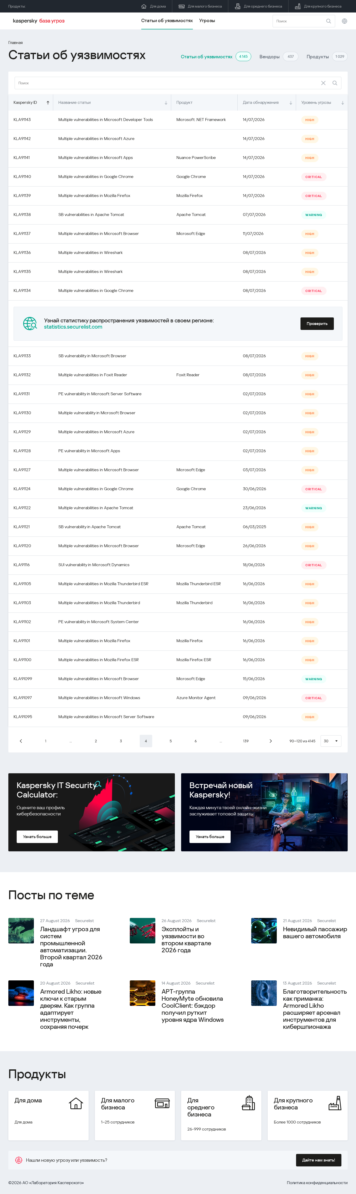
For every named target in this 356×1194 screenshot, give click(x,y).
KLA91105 (22, 583)
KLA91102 (22, 621)
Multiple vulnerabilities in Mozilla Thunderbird (99, 602)
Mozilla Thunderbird (194, 602)
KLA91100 (22, 659)
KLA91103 (22, 602)
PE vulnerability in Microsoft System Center (98, 621)
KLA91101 (22, 640)
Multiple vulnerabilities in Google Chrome (95, 176)
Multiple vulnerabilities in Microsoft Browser (98, 233)
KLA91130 (22, 412)
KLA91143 (22, 119)
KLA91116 (22, 564)
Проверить (317, 323)
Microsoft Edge (190, 233)
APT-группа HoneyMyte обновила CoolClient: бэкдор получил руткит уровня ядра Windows (193, 1005)
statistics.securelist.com (73, 327)
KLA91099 (23, 678)
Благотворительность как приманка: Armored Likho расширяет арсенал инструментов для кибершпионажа (315, 1009)
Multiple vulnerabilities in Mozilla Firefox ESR (98, 659)
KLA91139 (22, 195)
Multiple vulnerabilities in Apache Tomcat (95, 507)
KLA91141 (22, 157)
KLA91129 (22, 431)
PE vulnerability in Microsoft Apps (89, 450)
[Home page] (39, 21)
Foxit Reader (188, 374)
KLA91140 (22, 176)
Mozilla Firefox (189, 195)
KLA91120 (22, 545)
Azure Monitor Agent (196, 697)
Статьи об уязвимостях (167, 20)
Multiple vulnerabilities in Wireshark (90, 252)
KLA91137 (22, 233)
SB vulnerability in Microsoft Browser (92, 355)
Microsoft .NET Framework (201, 119)
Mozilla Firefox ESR (193, 659)
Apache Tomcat (191, 214)
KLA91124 (22, 488)
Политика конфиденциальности (317, 1182)
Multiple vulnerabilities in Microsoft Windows (99, 697)
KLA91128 (22, 450)
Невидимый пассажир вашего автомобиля (315, 932)
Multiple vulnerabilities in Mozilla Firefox (94, 195)
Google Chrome (191, 176)
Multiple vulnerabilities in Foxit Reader (92, 374)
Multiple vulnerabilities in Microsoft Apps (95, 157)
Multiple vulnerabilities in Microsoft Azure (96, 138)
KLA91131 (22, 393)
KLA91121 (22, 526)
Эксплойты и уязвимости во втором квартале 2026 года (186, 939)
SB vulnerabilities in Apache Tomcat (91, 214)
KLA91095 (23, 716)
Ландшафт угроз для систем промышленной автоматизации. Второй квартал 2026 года (71, 946)
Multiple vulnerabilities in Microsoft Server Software (106, 716)
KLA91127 (22, 469)
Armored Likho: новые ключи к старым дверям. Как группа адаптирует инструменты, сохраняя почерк (70, 1009)
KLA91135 (22, 271)
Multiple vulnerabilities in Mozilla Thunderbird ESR (103, 583)
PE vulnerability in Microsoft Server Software (100, 393)
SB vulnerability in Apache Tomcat (89, 526)
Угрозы (207, 20)
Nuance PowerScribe (196, 157)
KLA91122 (22, 507)
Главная (15, 42)
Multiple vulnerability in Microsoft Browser (97, 412)
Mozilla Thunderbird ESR (198, 583)
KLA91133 (22, 355)
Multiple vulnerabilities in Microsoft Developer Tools (105, 119)
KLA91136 (22, 252)
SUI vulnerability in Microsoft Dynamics (94, 564)
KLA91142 (22, 138)
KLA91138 (22, 214)
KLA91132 (22, 374)
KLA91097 (23, 697)
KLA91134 (22, 290)
